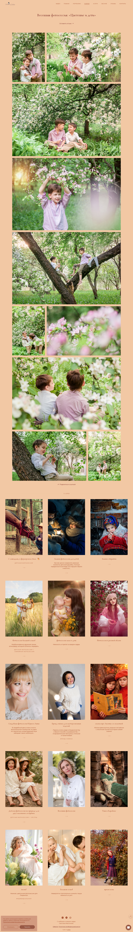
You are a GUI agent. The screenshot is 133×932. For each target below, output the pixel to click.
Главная (66, 3)
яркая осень (109, 889)
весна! (23, 889)
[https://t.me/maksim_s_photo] (66, 917)
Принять (27, 927)
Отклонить (10, 927)
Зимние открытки (109, 559)
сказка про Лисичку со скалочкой (109, 723)
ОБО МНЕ (104, 3)
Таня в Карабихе (109, 811)
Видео (58, 3)
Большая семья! (66, 889)
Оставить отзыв (65, 23)
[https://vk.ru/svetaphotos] (63, 917)
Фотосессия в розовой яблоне (109, 640)
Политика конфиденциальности (69, 926)
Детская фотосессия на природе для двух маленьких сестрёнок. (24, 812)
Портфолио (77, 3)
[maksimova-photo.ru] (10, 3)
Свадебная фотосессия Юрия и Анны (23, 723)
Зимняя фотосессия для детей (66, 559)
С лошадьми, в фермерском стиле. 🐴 (23, 559)
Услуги (95, 3)
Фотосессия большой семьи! (23, 640)
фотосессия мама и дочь (66, 640)
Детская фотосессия (24, 563)
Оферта (55, 926)
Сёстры (34, 817)
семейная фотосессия (24, 651)
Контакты (122, 3)
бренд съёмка (66, 739)
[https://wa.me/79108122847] (70, 917)
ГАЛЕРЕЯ (86, 3)
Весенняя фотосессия (66, 811)
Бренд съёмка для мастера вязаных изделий (66, 724)
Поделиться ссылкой (68, 484)
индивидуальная (24, 898)
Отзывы (113, 3)
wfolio (68, 929)
